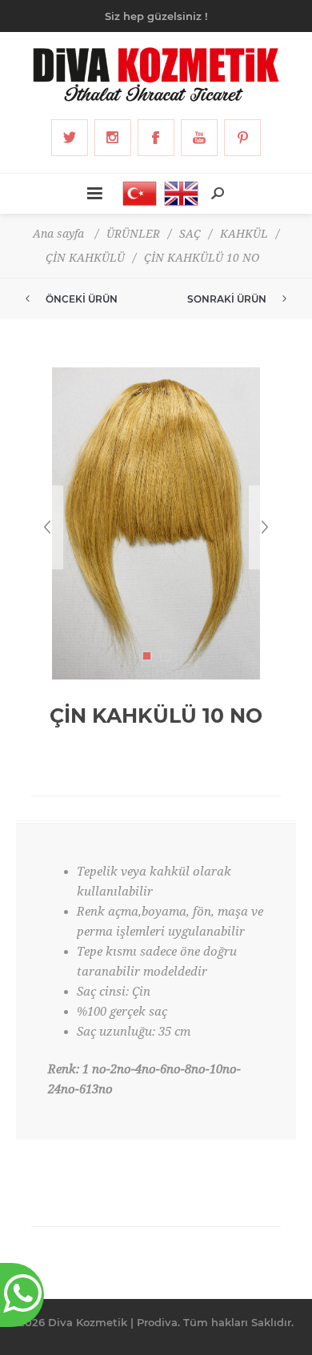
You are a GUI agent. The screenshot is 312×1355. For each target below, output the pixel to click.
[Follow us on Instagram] (113, 137)
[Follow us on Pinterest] (242, 137)
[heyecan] (69, 137)
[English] (177, 193)
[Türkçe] (135, 193)
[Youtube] (199, 137)
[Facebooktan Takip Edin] (156, 137)
